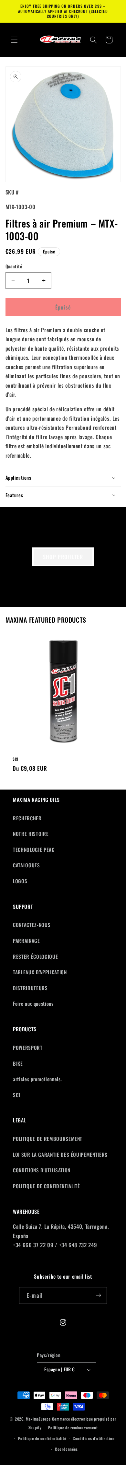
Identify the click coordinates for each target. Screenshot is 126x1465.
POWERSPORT (28, 1047)
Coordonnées (66, 1449)
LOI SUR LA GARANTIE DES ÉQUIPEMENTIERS (60, 1154)
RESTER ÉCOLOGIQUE (35, 956)
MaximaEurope (38, 1419)
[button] (14, 40)
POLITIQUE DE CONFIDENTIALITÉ (46, 1186)
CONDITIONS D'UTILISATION (41, 1170)
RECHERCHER (27, 818)
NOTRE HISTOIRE (30, 833)
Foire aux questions (33, 1003)
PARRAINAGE (26, 940)
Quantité (13, 266)
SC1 (16, 759)
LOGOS (20, 881)
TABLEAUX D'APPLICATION (40, 972)
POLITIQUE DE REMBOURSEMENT (47, 1138)
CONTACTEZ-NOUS (31, 924)
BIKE (18, 1063)
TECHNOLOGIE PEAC (34, 849)
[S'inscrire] (98, 1295)
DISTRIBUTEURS (30, 987)
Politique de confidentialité (42, 1438)
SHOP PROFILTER (63, 557)
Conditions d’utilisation (93, 1438)
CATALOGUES (26, 865)
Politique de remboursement (73, 1427)
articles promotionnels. (37, 1079)
